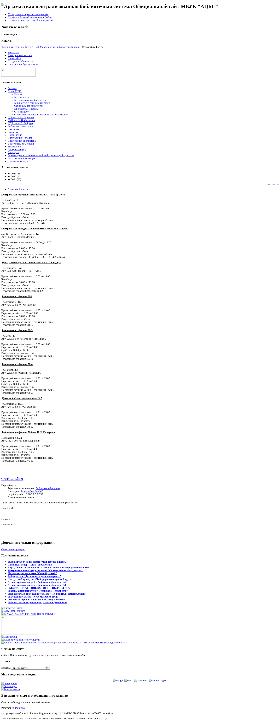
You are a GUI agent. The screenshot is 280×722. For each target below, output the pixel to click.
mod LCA (276, 184)
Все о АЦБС (32, 47)
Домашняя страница (12, 47)
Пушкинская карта (18, 161)
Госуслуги (13, 152)
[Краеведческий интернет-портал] (20, 639)
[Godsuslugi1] (9, 686)
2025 (12, 176)
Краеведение (15, 135)
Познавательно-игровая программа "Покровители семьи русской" (47, 593)
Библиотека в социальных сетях (32, 103)
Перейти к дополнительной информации (30, 20)
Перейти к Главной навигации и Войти (30, 17)
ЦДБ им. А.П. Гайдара (20, 123)
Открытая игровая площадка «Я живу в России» (36, 599)
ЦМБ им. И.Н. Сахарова (21, 120)
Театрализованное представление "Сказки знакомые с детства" (45, 570)
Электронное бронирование (23, 64)
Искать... (6, 667)
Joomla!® (20, 707)
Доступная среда (17, 149)
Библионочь (14, 146)
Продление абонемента (21, 61)
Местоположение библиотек (30, 100)
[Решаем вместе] (10, 689)
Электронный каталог (20, 55)
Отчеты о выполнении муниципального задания (41, 114)
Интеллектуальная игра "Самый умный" (32, 573)
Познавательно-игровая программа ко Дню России (37, 602)
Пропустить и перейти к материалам (28, 14)
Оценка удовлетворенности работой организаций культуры (41, 155)
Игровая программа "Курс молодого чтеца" (34, 596)
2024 (12, 179)
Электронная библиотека (22, 140)
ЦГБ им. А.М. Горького (21, 117)
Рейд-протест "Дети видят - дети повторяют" (34, 576)
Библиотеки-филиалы (68, 47)
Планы (18, 94)
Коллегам (13, 132)
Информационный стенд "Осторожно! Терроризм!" (38, 590)
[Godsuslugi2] (9, 636)
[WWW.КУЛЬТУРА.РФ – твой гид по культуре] (28, 613)
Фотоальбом (12, 478)
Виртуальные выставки (21, 143)
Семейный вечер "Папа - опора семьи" (30, 564)
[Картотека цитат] (11, 608)
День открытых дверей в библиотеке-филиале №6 (37, 585)
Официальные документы (28, 105)
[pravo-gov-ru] (9, 683)
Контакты (13, 52)
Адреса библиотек (18, 189)
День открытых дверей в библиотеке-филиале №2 (37, 582)
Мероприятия (47, 47)
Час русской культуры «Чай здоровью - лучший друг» (39, 579)
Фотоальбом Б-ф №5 (32, 491)
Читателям (13, 129)
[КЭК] (64, 642)
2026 (12, 173)
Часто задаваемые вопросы (23, 158)
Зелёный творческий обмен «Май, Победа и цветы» (38, 561)
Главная (12, 88)
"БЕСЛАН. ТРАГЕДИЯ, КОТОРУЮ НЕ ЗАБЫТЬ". (39, 588)
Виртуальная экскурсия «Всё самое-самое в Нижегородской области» (48, 567)
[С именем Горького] (13, 610)
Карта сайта (14, 58)
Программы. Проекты (26, 108)
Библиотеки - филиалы (20, 126)
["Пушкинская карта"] (19, 633)
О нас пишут (21, 111)
